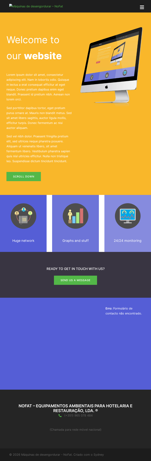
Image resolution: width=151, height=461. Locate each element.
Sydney (99, 454)
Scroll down (23, 176)
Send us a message (75, 280)
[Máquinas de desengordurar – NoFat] (36, 6)
